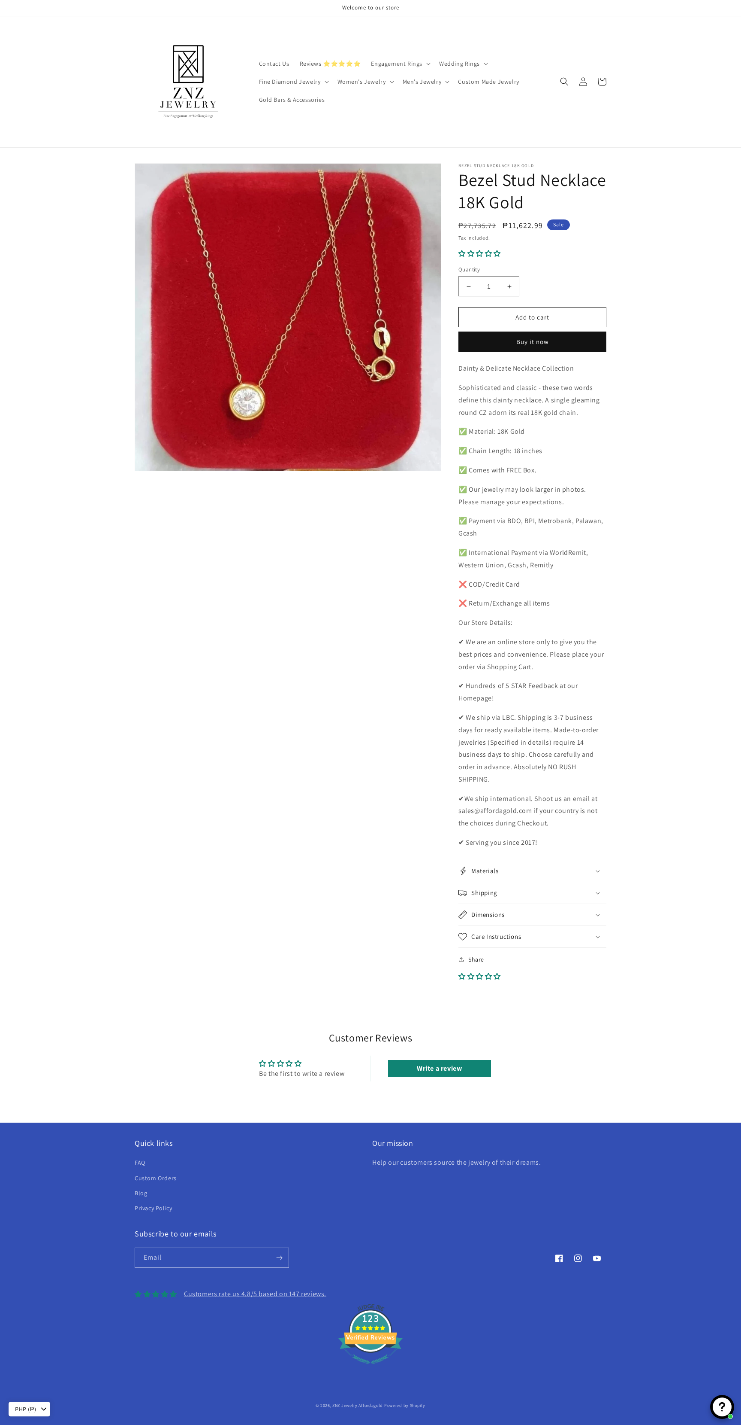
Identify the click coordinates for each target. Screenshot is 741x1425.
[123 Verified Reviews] (370, 1368)
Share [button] (476, 959)
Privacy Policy (153, 1208)
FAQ (140, 1162)
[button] (400, 64)
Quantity (469, 269)
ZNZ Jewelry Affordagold (357, 1405)
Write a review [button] (439, 1068)
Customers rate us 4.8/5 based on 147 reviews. (255, 1293)
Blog (141, 1193)
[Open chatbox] (722, 1407)
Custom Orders (156, 1178)
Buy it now (532, 342)
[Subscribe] (279, 1258)
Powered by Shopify (404, 1405)
